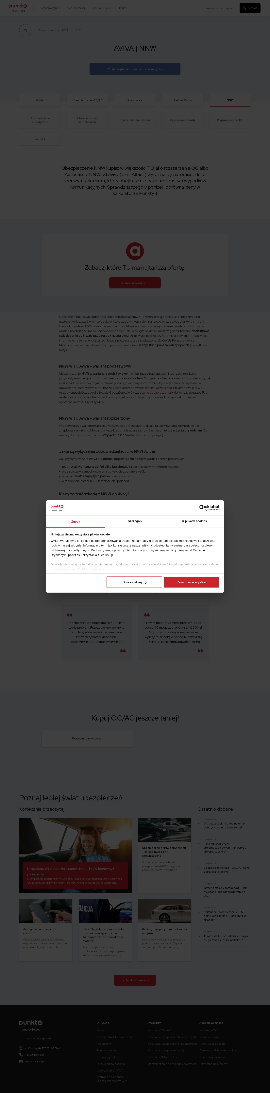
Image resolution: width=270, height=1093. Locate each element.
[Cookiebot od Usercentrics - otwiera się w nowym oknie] (202, 508)
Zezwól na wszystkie (191, 582)
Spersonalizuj (132, 582)
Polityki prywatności (93, 569)
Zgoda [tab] (75, 521)
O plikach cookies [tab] (194, 521)
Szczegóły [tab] (135, 521)
